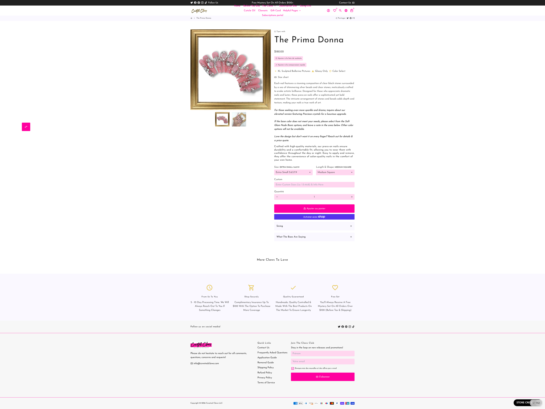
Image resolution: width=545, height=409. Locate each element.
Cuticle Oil (249, 10)
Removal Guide (265, 362)
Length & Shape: (333, 167)
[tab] (314, 226)
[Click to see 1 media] (222, 119)
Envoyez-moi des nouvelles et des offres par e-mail (316, 368)
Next (267, 66)
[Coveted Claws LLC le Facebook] (195, 3)
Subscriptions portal (272, 15)
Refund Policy (264, 372)
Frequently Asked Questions (272, 352)
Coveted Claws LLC (214, 403)
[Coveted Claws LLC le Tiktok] (206, 3)
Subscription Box (288, 6)
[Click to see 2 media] (239, 119)
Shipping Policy (265, 367)
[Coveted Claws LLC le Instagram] (202, 3)
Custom (278, 179)
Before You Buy (251, 6)
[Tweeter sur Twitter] (348, 18)
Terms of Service (266, 382)
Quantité (279, 191)
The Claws (269, 6)
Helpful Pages (292, 10)
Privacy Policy (264, 377)
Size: (286, 167)
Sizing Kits (305, 6)
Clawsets (263, 10)
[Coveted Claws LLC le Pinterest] (199, 3)
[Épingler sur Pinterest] (351, 18)
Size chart (281, 77)
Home (237, 6)
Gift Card (276, 10)
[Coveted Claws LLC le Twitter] (191, 3)
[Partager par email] (354, 18)
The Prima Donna (203, 18)
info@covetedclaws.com (204, 363)
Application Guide (267, 357)
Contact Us (263, 347)
